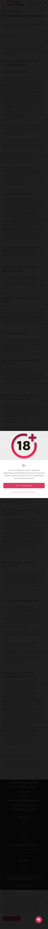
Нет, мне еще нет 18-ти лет (24, 492)
